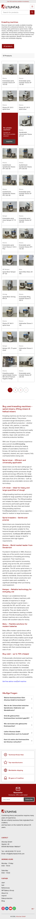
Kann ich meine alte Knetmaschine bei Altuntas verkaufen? (18, 741)
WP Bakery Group (8, 890)
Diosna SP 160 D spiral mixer (7, 324)
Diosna (4, 78)
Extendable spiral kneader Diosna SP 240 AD (25, 220)
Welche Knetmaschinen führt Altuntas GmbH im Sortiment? (18, 699)
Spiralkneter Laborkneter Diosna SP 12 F (25, 134)
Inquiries (9, 141)
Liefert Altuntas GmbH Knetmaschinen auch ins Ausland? (18, 733)
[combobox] (18, 12)
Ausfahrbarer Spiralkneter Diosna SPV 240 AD (8, 166)
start (3, 883)
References (6, 888)
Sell (3, 885)
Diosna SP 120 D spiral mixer (7, 108)
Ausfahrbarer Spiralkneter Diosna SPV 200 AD (25, 166)
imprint (4, 896)
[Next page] (26, 390)
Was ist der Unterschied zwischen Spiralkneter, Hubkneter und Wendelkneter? (18, 708)
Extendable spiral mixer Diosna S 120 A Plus (9, 246)
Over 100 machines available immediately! (18, 1)
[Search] (32, 12)
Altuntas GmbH (21, 916)
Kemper (4, 216)
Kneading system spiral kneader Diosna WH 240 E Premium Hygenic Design (9, 375)
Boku (20, 269)
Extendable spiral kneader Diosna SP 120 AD (8, 82)
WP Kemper (6, 269)
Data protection (7, 898)
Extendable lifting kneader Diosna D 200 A (25, 298)
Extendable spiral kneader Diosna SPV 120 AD (25, 246)
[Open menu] (32, 6)
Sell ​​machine (21, 681)
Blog (3, 901)
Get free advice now (9, 681)
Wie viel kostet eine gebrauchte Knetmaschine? (18, 725)
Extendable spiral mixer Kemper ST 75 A (9, 220)
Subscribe (29, 799)
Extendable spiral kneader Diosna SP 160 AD (25, 193)
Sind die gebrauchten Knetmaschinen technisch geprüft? (18, 717)
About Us (5, 893)
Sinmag (4, 294)
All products (8, 46)
